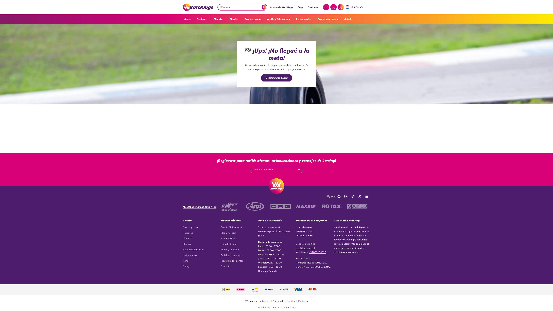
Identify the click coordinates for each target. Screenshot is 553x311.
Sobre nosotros (229, 238)
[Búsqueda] (264, 7)
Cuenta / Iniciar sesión (232, 227)
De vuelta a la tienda (276, 77)
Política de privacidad (284, 301)
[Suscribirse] (299, 169)
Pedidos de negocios (231, 255)
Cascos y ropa (253, 19)
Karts (187, 19)
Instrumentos (303, 19)
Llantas (234, 19)
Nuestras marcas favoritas (199, 206)
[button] (187, 19)
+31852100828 (317, 252)
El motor (219, 19)
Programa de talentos (232, 260)
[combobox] (242, 7)
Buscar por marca (328, 19)
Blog (300, 7)
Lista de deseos (229, 243)
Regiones (202, 19)
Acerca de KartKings (281, 7)
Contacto (312, 7)
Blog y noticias (228, 232)
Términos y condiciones (257, 301)
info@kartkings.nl (305, 247)
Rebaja (348, 19)
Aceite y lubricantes (278, 19)
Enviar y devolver (230, 249)
